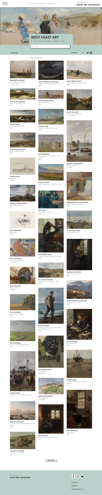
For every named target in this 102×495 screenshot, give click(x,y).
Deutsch (5, 2)
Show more (51, 460)
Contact (75, 482)
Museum (51, 3)
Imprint (75, 486)
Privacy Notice (78, 489)
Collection (33, 3)
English (5, 4)
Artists (43, 3)
